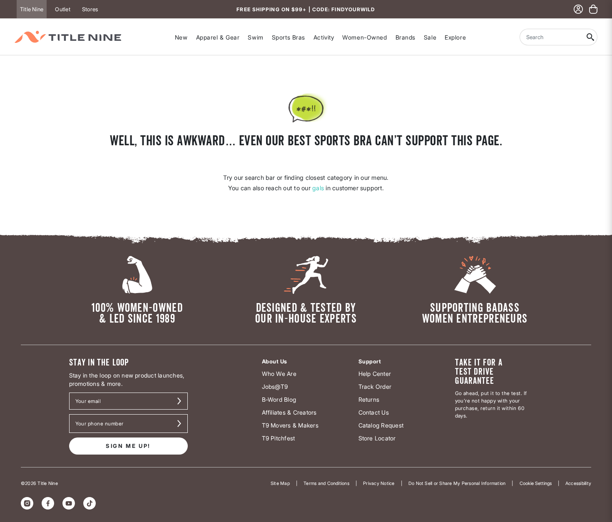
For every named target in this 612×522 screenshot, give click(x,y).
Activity (323, 37)
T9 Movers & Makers (290, 425)
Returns (369, 399)
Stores (90, 9)
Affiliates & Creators (289, 412)
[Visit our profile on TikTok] (89, 503)
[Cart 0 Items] (593, 9)
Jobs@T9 (275, 386)
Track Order (375, 386)
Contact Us (373, 412)
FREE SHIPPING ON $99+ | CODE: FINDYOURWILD (305, 9)
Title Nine (31, 9)
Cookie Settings (536, 483)
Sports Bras (288, 37)
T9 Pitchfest (278, 438)
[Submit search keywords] (590, 37)
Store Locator (377, 438)
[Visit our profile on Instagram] (27, 503)
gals (318, 187)
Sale (430, 37)
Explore (455, 37)
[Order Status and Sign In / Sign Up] (578, 9)
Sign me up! (128, 445)
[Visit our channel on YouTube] (68, 503)
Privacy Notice (378, 483)
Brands (405, 37)
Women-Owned (364, 37)
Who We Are (279, 373)
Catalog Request (381, 425)
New (181, 37)
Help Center (374, 373)
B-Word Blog (279, 399)
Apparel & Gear (218, 37)
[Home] (68, 37)
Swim (255, 37)
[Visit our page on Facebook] (48, 503)
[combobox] (552, 37)
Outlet (62, 9)
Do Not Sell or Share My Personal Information (457, 483)
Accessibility (578, 483)
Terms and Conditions (326, 483)
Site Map (280, 483)
